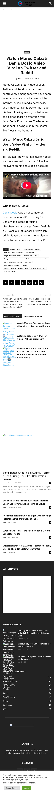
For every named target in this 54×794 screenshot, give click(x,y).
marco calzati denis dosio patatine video (34, 259)
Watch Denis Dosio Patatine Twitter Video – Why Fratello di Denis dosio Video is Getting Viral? (15, 303)
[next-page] (8, 364)
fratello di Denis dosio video (13, 252)
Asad (19, 79)
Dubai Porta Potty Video (31, 249)
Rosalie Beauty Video (38, 268)
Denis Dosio (10, 212)
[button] (4, 3)
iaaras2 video (30, 252)
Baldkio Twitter (15, 249)
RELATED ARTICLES (12, 316)
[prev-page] (4, 364)
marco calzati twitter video (13, 262)
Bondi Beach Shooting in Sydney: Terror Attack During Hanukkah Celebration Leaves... (26, 476)
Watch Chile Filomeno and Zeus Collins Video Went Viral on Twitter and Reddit (39, 302)
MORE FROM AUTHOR (33, 316)
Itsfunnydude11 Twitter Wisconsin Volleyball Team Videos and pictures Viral (33, 633)
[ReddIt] (29, 282)
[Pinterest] (17, 282)
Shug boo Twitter (10, 271)
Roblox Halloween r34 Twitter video (16, 268)
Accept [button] (26, 788)
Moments (28, 262)
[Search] (50, 3)
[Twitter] (11, 282)
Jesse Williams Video (30, 256)
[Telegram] (41, 282)
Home (5, 10)
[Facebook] (5, 282)
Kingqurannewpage (10, 259)
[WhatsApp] (23, 282)
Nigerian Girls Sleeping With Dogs (15, 265)
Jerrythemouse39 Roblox (12, 256)
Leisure (12, 10)
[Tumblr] (35, 282)
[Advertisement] (27, 31)
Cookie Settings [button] (12, 788)
